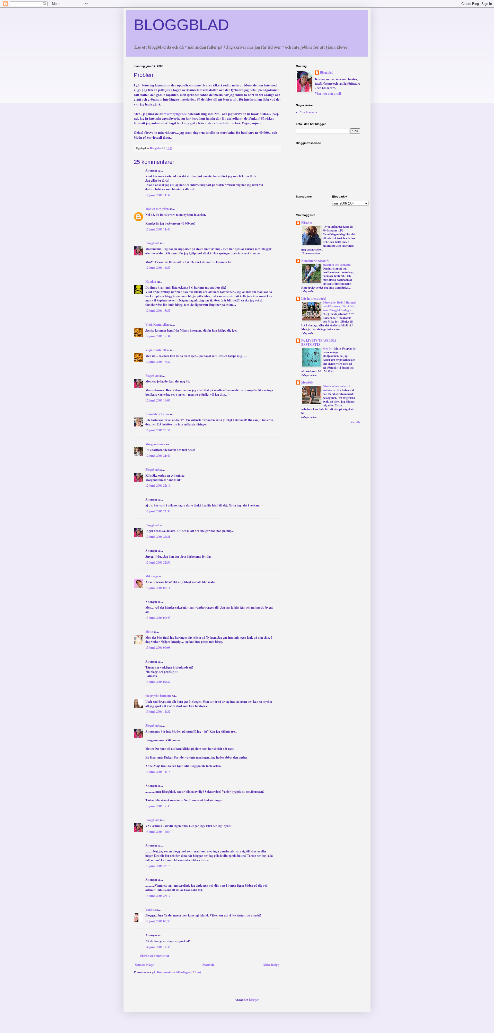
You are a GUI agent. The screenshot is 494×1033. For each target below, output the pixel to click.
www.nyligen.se (175, 113)
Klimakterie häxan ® (315, 261)
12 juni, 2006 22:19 (157, 485)
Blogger (254, 1000)
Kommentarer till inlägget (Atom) (179, 972)
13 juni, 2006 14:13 (157, 772)
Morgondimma (155, 444)
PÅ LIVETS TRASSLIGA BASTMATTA (319, 342)
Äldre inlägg (271, 965)
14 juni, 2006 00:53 (157, 921)
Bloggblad (152, 243)
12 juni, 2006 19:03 (157, 400)
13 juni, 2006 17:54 (157, 832)
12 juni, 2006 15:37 (157, 310)
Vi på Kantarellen (157, 324)
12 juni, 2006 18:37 (157, 362)
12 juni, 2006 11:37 (157, 195)
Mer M (327, 348)
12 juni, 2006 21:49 (157, 455)
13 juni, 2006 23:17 (157, 896)
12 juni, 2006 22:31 (157, 537)
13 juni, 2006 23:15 (157, 866)
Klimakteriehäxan (157, 414)
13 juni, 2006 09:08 (157, 647)
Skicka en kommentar (154, 956)
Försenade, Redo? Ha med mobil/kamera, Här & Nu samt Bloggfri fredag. (339, 306)
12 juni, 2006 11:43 (157, 229)
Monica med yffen (157, 209)
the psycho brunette (158, 695)
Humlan (150, 281)
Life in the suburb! (313, 298)
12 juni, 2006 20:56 (157, 430)
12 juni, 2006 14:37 (157, 267)
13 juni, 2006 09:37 (157, 682)
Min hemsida (308, 112)
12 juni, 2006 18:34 (157, 336)
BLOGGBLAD (181, 24)
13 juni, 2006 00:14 (157, 588)
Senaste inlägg (144, 965)
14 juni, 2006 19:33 (157, 947)
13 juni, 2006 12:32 (157, 711)
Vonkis (150, 909)
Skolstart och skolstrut (337, 264)
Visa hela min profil (328, 93)
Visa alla (355, 422)
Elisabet (306, 222)
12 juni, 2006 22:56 (157, 562)
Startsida (208, 965)
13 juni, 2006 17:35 (157, 806)
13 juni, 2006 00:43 (157, 618)
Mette (149, 631)
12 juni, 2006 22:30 (157, 511)
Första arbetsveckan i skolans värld (336, 388)
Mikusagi (151, 576)
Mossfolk (307, 382)
